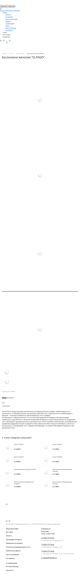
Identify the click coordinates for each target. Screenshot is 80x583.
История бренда (12, 566)
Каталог (2, 10)
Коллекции (6, 37)
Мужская (11, 6)
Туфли (7, 26)
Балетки (8, 15)
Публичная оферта (13, 551)
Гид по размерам (12, 554)
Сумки (5, 32)
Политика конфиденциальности (18, 524)
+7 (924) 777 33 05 (47, 545)
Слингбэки (8, 30)
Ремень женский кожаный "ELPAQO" (25, 469)
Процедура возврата (14, 539)
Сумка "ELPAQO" (19, 444)
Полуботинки (9, 23)
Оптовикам (16, 10)
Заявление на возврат (14, 543)
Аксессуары (7, 35)
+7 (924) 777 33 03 (47, 538)
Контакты (9, 570)
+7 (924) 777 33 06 (47, 551)
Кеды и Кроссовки (11, 19)
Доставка (9, 10)
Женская (4, 6)
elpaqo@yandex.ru (50, 558)
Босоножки (9, 17)
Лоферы (8, 21)
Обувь (5, 12)
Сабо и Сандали (10, 28)
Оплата (9, 536)
